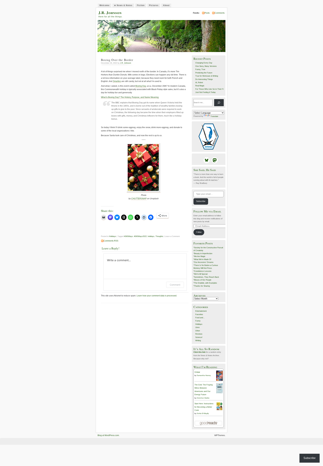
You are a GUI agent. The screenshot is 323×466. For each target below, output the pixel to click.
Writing (198, 340)
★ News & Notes (123, 5)
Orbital (197, 372)
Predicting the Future (203, 73)
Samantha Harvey (204, 375)
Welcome (104, 5)
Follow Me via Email (207, 211)
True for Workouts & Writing (206, 76)
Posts (207, 13)
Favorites (199, 314)
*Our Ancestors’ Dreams (203, 262)
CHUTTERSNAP (139, 198)
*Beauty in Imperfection (202, 253)
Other (197, 331)
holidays (151, 236)
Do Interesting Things (204, 79)
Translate (214, 116)
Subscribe (200, 201)
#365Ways (128, 236)
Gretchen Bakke (203, 398)
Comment (175, 284)
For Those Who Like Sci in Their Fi (209, 89)
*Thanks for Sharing (201, 286)
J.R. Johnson (110, 12)
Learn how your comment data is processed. (157, 296)
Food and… (200, 318)
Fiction (141, 5)
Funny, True (200, 69)
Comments (220, 13)
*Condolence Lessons (202, 271)
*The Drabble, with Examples (205, 283)
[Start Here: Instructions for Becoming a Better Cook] (219, 410)
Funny (198, 321)
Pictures (153, 5)
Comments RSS (111, 241)
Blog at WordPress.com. (108, 435)
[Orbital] (219, 380)
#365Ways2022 (140, 236)
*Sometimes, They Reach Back (206, 277)
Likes (197, 327)
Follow (199, 232)
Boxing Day (140, 86)
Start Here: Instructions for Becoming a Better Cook (203, 407)
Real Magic (199, 86)
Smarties (117, 81)
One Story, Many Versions (206, 66)
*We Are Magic (199, 256)
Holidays (112, 236)
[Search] (219, 102)
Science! (198, 337)
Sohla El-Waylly (203, 413)
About (166, 5)
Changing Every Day (203, 63)
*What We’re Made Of (202, 259)
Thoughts (159, 236)
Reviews (198, 334)
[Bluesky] (207, 160)
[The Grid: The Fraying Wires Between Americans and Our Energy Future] (219, 393)
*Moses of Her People (202, 280)
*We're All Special (200, 274)
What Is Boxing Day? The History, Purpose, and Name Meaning (130, 97)
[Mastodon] (215, 160)
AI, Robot (199, 82)
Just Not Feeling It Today (205, 92)
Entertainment (201, 311)
